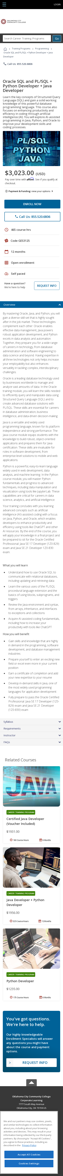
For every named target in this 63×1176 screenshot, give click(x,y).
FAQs (7, 742)
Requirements (12, 728)
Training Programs (21, 48)
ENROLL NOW (32, 204)
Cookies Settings (29, 1163)
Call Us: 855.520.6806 (17, 64)
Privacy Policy (29, 1145)
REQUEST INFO (47, 286)
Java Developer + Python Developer (25, 902)
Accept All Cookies (29, 1154)
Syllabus (8, 721)
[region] (29, 1142)
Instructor (10, 735)
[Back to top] (31, 1096)
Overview (9, 304)
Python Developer (20, 981)
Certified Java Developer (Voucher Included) (25, 821)
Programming (42, 48)
